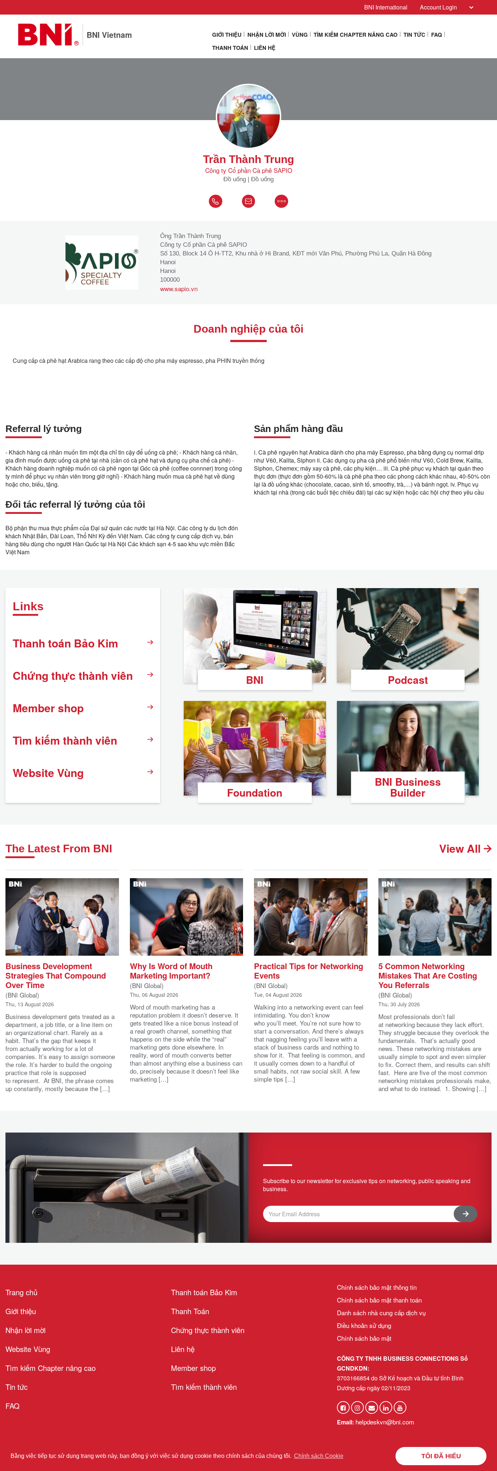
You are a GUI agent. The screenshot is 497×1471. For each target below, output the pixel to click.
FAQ (436, 35)
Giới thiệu (227, 35)
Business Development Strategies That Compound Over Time (55, 974)
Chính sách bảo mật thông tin (377, 1287)
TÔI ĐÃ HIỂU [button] (441, 1456)
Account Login (438, 7)
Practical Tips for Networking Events (308, 970)
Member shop (48, 707)
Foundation (254, 792)
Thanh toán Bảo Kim (65, 643)
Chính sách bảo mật (364, 1338)
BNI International (385, 7)
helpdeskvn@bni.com (384, 1421)
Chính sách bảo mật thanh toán (379, 1299)
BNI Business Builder (408, 787)
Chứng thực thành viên (73, 675)
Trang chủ (21, 1292)
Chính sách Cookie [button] (318, 1456)
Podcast (408, 679)
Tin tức (414, 35)
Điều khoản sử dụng (364, 1325)
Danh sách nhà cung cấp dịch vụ (381, 1312)
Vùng (300, 35)
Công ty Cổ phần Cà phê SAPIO (248, 170)
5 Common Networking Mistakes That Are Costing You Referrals (427, 974)
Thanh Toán (230, 48)
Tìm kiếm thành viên (65, 740)
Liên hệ (264, 48)
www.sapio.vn (179, 288)
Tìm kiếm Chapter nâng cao (356, 35)
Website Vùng (48, 772)
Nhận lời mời (266, 35)
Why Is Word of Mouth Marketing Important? (171, 970)
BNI (254, 679)
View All (461, 848)
